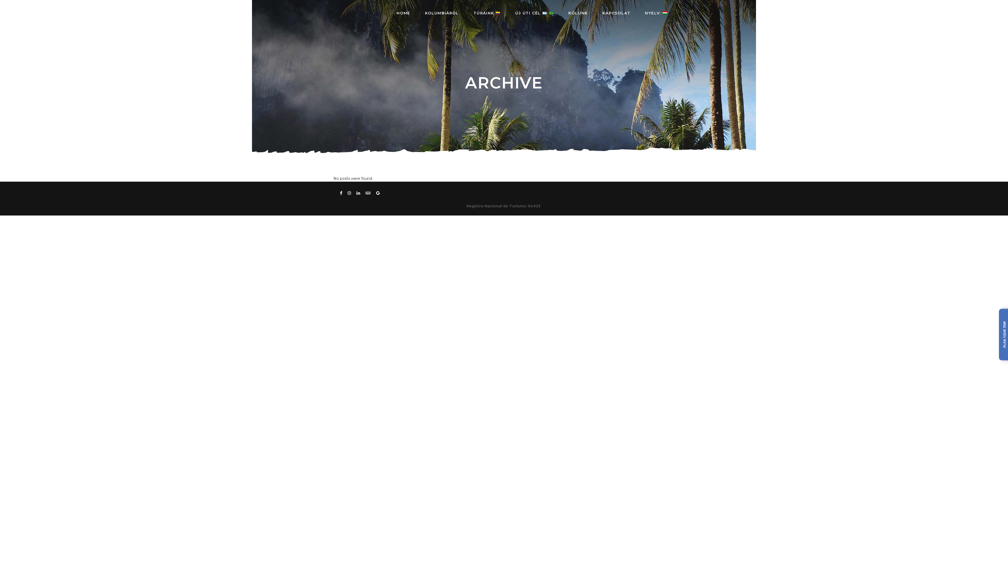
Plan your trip (1005, 334)
